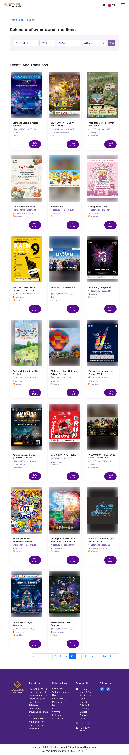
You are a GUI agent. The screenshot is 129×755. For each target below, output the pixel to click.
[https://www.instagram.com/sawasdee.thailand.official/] (108, 689)
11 (78, 656)
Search (112, 43)
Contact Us (58, 708)
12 (85, 656)
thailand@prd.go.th (89, 723)
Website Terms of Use (61, 694)
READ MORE (35, 144)
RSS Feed (57, 715)
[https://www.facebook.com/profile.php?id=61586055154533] (102, 689)
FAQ (54, 705)
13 (91, 656)
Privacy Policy (59, 698)
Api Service (58, 718)
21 (111, 656)
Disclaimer (57, 701)
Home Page (17, 19)
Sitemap (56, 711)
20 (104, 656)
